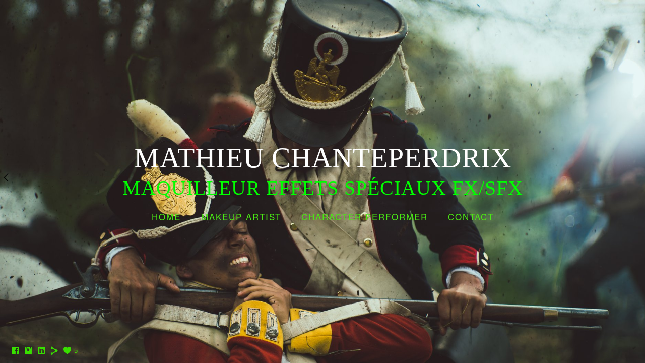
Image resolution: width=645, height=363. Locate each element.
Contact (471, 216)
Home (166, 216)
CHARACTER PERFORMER (364, 216)
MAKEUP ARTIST (241, 216)
